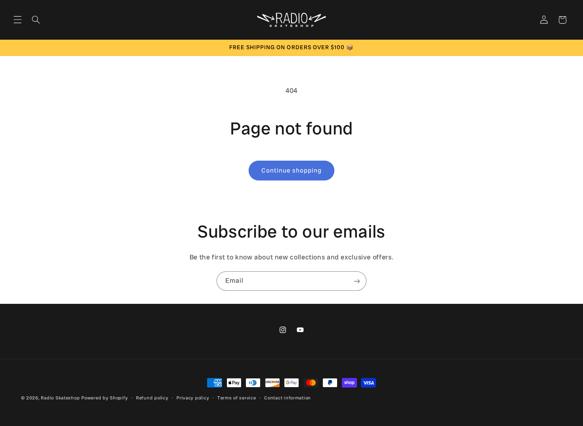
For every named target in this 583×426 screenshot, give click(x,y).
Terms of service (236, 398)
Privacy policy (192, 398)
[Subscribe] (357, 281)
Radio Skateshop (60, 398)
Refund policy (152, 398)
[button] (17, 20)
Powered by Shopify (104, 398)
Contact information (287, 398)
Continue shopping (291, 170)
